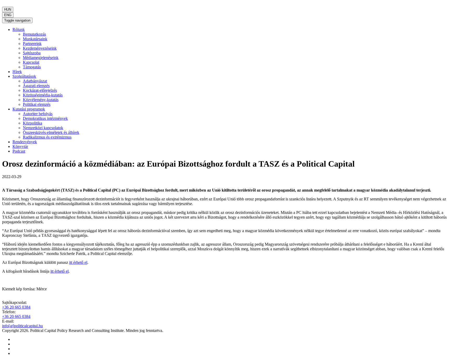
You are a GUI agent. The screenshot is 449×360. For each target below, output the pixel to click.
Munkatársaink (35, 39)
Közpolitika (32, 123)
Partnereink (32, 43)
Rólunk (18, 29)
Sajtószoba (32, 53)
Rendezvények (24, 142)
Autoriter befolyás (37, 114)
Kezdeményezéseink (40, 48)
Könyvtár (20, 146)
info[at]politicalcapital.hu (22, 326)
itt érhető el (78, 262)
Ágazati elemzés (36, 85)
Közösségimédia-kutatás (43, 95)
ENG (7, 15)
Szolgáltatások (24, 76)
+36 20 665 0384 (16, 307)
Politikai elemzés (36, 104)
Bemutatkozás (34, 34)
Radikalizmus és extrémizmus (47, 137)
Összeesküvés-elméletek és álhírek (51, 132)
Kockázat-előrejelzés (40, 90)
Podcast (18, 151)
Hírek (17, 71)
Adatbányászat (35, 81)
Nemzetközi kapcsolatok (43, 128)
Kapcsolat (31, 62)
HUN (7, 9)
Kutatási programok (28, 109)
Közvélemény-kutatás (40, 99)
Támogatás (32, 67)
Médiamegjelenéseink (40, 57)
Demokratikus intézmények (45, 118)
